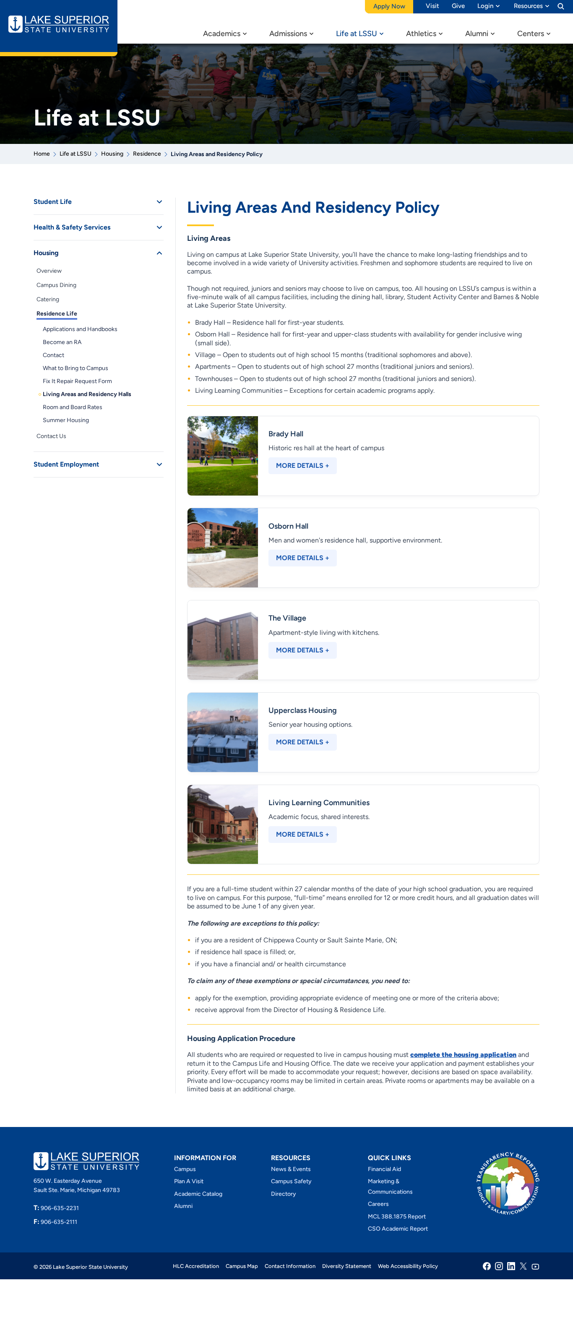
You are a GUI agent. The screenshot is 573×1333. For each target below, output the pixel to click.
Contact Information (290, 1266)
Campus (185, 1169)
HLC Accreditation (196, 1266)
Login (485, 6)
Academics (221, 33)
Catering (47, 299)
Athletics (421, 33)
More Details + (302, 466)
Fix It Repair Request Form (77, 381)
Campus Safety (291, 1181)
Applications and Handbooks (80, 329)
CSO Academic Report (398, 1228)
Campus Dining (56, 285)
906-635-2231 (56, 1208)
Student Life (53, 202)
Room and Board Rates (72, 407)
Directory (283, 1193)
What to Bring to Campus (75, 368)
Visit (432, 6)
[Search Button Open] (561, 6)
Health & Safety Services (72, 227)
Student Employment (66, 464)
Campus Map (242, 1266)
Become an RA (62, 342)
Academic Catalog (198, 1193)
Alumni (476, 33)
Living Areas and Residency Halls (87, 394)
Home (42, 153)
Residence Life (56, 313)
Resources (528, 6)
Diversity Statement (346, 1266)
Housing (112, 153)
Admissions (288, 33)
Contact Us (51, 436)
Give (458, 6)
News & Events (291, 1169)
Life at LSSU (356, 33)
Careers (378, 1204)
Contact (53, 355)
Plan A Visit (188, 1181)
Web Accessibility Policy (408, 1266)
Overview (49, 270)
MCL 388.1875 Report (397, 1216)
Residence (147, 153)
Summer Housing (66, 420)
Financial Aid (384, 1169)
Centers (530, 33)
